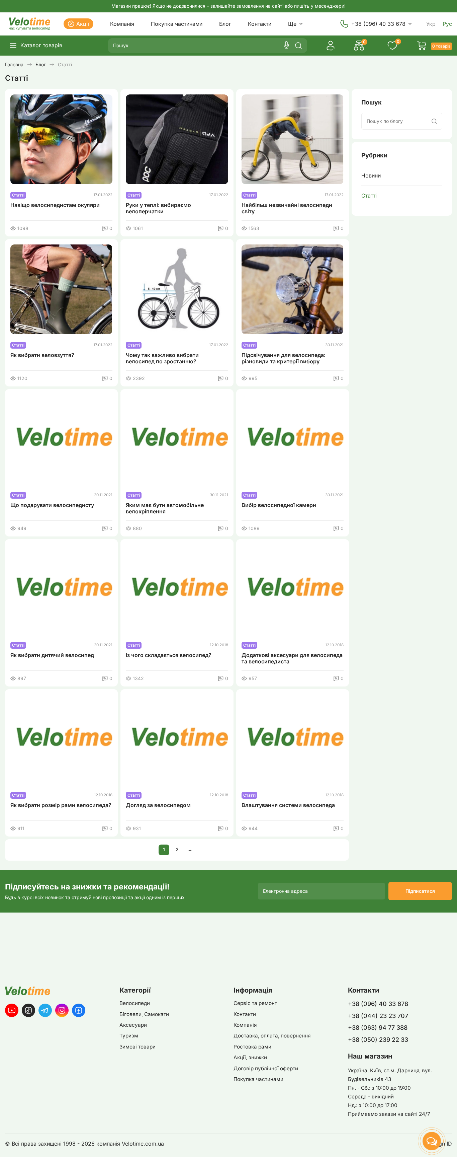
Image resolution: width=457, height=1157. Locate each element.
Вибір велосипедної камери (279, 505)
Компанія (122, 23)
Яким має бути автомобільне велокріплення (165, 508)
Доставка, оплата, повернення (272, 1035)
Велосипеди (134, 1003)
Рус (447, 24)
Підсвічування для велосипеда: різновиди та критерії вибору (284, 358)
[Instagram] (62, 1010)
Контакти (259, 23)
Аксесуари (133, 1025)
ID (449, 1144)
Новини (371, 175)
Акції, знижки (250, 1057)
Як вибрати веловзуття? (42, 355)
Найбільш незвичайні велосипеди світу (287, 208)
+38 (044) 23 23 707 (378, 1015)
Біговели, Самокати (144, 1014)
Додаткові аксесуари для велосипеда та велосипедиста (292, 658)
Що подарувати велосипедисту (52, 505)
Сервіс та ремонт (255, 1003)
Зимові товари (137, 1046)
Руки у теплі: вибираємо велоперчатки (158, 208)
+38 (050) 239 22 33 (378, 1039)
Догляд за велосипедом (158, 805)
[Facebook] (78, 1010)
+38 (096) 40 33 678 (378, 23)
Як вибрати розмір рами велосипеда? (60, 805)
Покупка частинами (176, 23)
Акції (82, 23)
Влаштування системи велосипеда (288, 805)
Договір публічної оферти (266, 1068)
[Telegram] (45, 1010)
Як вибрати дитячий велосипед (52, 655)
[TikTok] (28, 1010)
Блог (225, 23)
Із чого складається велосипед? (168, 655)
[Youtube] (11, 1010)
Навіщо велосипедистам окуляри (55, 205)
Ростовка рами (252, 1046)
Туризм (128, 1035)
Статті (369, 195)
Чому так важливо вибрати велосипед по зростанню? (162, 358)
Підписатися (420, 891)
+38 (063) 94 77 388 (377, 1027)
